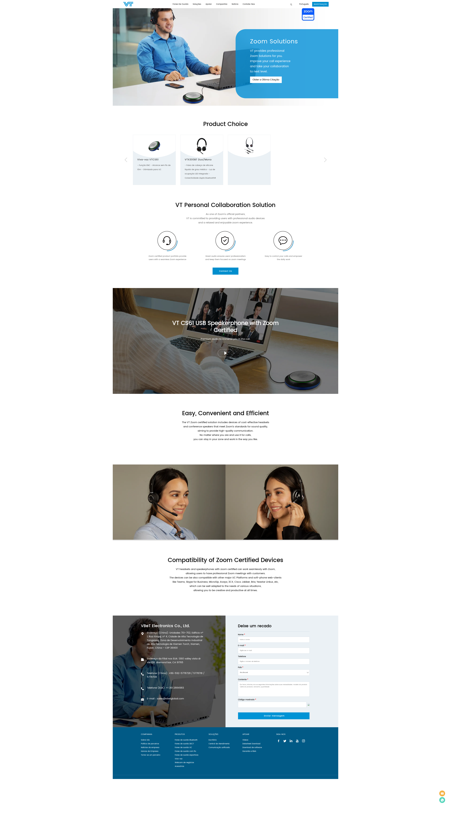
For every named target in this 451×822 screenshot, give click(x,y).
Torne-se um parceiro (150, 755)
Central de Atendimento (219, 743)
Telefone (242, 656)
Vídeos (245, 740)
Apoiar (209, 4)
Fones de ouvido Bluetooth (186, 740)
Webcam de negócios (184, 762)
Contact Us (225, 271)
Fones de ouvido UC (183, 747)
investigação (320, 4)
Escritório (213, 740)
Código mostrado (247, 699)
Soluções (197, 4)
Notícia (235, 4)
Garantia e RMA (249, 751)
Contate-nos (249, 4)
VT (442, 793)
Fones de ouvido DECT (184, 743)
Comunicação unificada (219, 747)
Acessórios (179, 766)
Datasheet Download (251, 743)
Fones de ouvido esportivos (186, 755)
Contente (243, 679)
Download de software (252, 747)
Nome (241, 634)
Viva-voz (178, 758)
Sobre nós (145, 740)
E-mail (242, 645)
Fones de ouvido (180, 4)
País (240, 667)
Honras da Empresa (149, 751)
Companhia (221, 4)
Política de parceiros (150, 743)
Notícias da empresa (150, 747)
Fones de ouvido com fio (185, 751)
